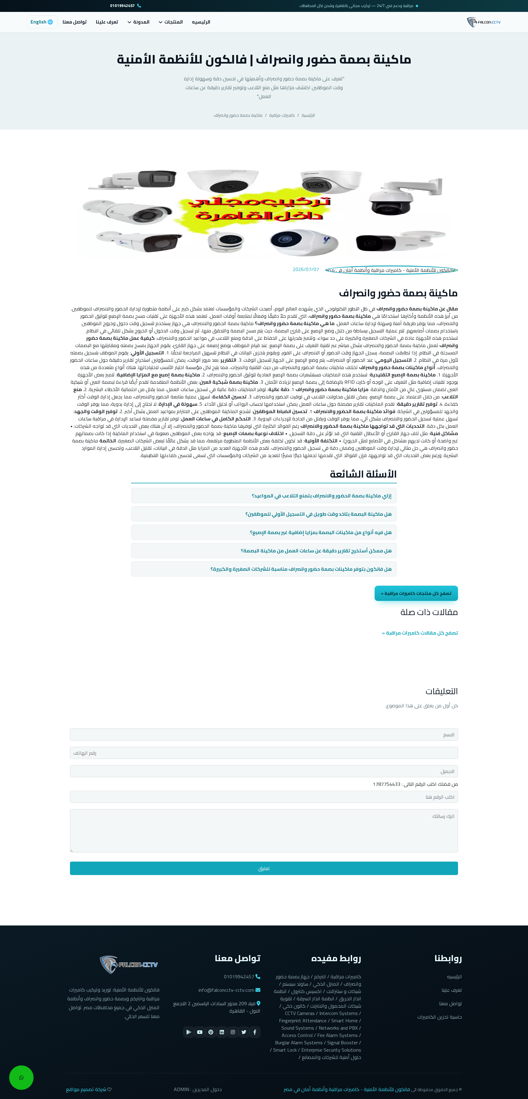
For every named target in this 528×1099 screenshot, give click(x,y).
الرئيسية (308, 115)
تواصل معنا (75, 21)
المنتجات (173, 22)
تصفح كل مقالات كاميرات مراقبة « (420, 632)
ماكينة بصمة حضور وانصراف (238, 115)
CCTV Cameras (300, 1013)
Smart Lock (285, 1049)
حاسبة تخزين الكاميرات (439, 1016)
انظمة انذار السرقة (315, 998)
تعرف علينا (107, 21)
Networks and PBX (338, 1027)
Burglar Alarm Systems (299, 1042)
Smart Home (344, 1020)
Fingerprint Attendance (303, 1020)
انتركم (320, 976)
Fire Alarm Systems (337, 1035)
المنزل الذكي (326, 983)
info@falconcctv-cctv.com (226, 990)
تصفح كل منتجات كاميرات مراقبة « (416, 593)
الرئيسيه (201, 21)
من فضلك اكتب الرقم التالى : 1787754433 (415, 784)
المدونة (141, 22)
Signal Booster (342, 1042)
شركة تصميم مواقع (86, 1089)
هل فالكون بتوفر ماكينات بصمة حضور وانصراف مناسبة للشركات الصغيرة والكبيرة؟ (301, 569)
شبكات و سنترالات (343, 991)
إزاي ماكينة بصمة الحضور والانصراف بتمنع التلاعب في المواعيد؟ (322, 495)
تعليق (264, 868)
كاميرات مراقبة (282, 115)
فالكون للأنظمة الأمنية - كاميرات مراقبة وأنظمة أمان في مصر (347, 1089)
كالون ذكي (294, 1005)
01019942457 (122, 6)
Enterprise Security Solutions (331, 1049)
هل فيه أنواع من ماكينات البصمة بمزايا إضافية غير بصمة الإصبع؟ (321, 532)
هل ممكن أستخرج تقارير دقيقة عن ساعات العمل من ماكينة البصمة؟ (316, 550)
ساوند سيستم (295, 983)
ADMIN (181, 1089)
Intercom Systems (338, 1013)
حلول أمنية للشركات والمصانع (331, 1057)
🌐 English (42, 21)
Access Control (297, 1035)
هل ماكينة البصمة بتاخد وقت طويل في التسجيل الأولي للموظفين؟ (318, 514)
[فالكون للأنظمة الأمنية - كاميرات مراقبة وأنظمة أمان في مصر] (484, 21)
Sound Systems (297, 1027)
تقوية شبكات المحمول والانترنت (320, 1002)
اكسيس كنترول (306, 991)
